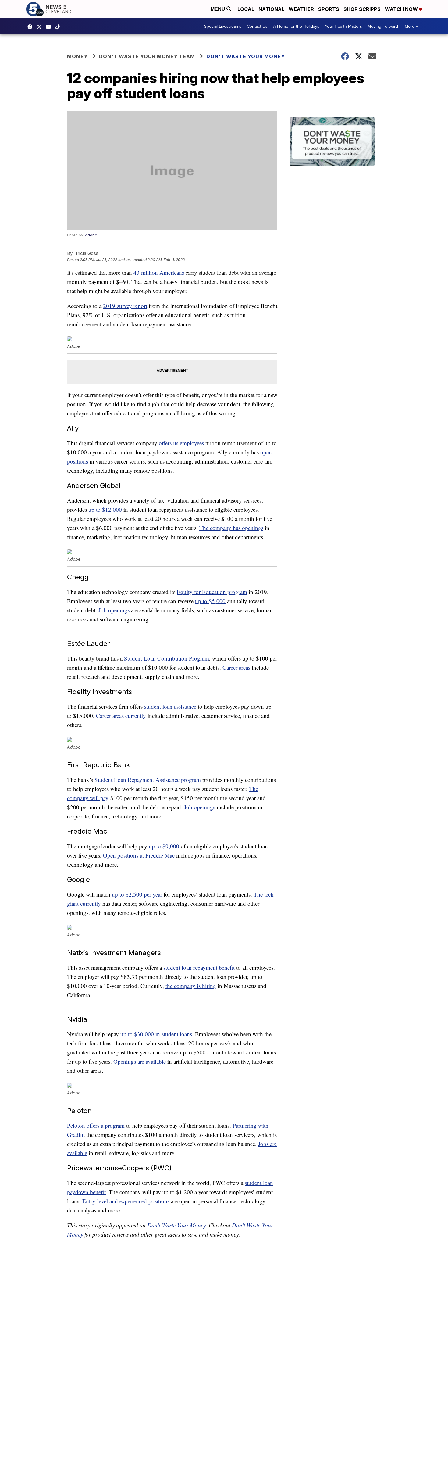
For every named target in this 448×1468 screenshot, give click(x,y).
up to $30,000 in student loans (156, 1034)
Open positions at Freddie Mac (139, 855)
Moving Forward (383, 26)
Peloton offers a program (96, 1125)
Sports (328, 9)
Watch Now (402, 9)
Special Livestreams (222, 26)
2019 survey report (125, 306)
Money (77, 56)
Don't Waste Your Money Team (147, 56)
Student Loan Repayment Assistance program (147, 779)
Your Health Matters (343, 26)
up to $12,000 (105, 509)
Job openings (114, 610)
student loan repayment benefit (199, 967)
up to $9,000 (164, 846)
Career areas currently (121, 715)
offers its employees (181, 443)
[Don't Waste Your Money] (335, 142)
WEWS (40, 26)
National (271, 9)
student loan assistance (170, 706)
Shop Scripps (362, 9)
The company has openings (231, 528)
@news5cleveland (59, 26)
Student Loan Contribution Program (166, 658)
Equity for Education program (212, 592)
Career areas (236, 667)
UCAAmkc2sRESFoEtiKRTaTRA (50, 26)
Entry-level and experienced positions (125, 1201)
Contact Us (257, 26)
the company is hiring (190, 986)
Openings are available (139, 1061)
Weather (301, 9)
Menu (218, 9)
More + (411, 26)
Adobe (91, 235)
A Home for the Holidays (296, 26)
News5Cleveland (31, 26)
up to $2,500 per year (137, 894)
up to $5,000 (210, 601)
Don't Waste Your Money (245, 56)
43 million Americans (158, 272)
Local (245, 9)
